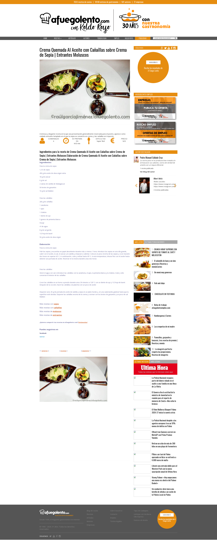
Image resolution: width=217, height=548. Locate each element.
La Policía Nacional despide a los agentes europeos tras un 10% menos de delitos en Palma (164, 423)
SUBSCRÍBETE (153, 62)
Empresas (91, 525)
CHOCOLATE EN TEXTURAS (164, 294)
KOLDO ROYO (129, 38)
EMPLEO (116, 38)
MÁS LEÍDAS (155, 361)
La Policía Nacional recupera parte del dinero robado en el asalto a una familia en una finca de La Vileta (164, 382)
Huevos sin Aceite (141, 520)
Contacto (113, 514)
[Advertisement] (85, 431)
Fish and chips (159, 283)
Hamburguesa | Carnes (162, 315)
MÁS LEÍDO (139, 242)
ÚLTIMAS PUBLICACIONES (154, 242)
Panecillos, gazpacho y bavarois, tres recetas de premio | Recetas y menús (164, 340)
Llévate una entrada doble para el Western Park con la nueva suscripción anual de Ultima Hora (164, 468)
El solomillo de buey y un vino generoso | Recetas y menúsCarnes (164, 263)
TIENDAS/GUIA (101, 38)
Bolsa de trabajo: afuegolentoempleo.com (161, 306)
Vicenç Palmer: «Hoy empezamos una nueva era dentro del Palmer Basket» (164, 480)
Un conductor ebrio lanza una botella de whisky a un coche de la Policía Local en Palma (164, 491)
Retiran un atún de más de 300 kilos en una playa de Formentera (164, 445)
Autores (90, 521)
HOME (45, 38)
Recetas (90, 514)
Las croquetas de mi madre (164, 326)
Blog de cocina (92, 510)
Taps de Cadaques (141, 510)
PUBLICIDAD (142, 38)
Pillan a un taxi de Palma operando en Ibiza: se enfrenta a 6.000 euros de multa (164, 457)
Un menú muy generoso (163, 272)
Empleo (113, 518)
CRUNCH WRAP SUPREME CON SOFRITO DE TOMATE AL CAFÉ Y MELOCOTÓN (164, 252)
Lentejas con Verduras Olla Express (142, 515)
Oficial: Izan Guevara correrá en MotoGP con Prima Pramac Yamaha (164, 434)
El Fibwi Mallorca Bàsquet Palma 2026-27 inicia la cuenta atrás (164, 411)
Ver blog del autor (147, 172)
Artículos (90, 518)
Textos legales (116, 521)
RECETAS (57, 38)
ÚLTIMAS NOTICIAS (142, 361)
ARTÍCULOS (72, 38)
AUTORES (86, 38)
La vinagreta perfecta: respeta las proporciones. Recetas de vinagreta (162, 352)
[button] (136, 185)
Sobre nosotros (116, 510)
